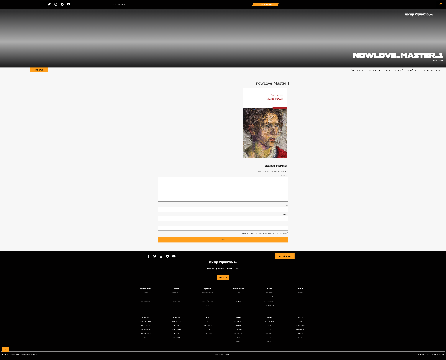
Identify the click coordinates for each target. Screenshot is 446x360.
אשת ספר (269, 329)
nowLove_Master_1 (398, 55)
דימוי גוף (300, 338)
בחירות (207, 297)
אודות (300, 289)
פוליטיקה (411, 70)
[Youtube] (68, 4)
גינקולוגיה (300, 334)
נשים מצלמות (269, 321)
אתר (286, 224)
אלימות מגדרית (425, 70)
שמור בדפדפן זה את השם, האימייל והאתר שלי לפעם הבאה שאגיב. (263, 233)
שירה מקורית (238, 334)
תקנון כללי (228, 354)
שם (286, 205)
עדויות (238, 293)
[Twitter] (49, 4)
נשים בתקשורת (176, 329)
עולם (351, 70)
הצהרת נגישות (219, 354)
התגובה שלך (283, 176)
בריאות (376, 70)
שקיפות (300, 293)
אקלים (146, 293)
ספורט (368, 70)
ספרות (238, 338)
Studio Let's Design (28, 354)
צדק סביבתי (145, 297)
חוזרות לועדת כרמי (146, 334)
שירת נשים (238, 329)
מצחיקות (176, 334)
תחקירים (238, 301)
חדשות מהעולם (269, 305)
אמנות (269, 325)
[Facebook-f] (43, 4)
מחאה (207, 305)
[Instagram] (56, 4)
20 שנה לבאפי (145, 329)
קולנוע (238, 342)
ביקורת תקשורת (269, 301)
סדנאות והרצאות (300, 297)
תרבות (359, 70)
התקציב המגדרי (177, 293)
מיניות (300, 321)
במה (269, 338)
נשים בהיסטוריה (146, 321)
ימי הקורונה (269, 293)
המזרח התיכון (207, 325)
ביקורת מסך (269, 334)
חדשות (438, 70)
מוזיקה (238, 325)
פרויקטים (176, 317)
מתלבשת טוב (145, 301)
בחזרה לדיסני (145, 325)
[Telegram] (62, 4)
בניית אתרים (6, 354)
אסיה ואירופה (207, 334)
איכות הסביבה (389, 70)
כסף (176, 297)
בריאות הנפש (300, 329)
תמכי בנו (39, 70)
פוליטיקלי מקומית (207, 301)
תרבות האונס (238, 297)
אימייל (285, 215)
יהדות (145, 338)
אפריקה (207, 329)
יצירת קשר (223, 277)
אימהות (176, 325)
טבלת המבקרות (238, 321)
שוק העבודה (176, 301)
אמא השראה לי (177, 321)
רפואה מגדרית (300, 325)
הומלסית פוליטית (207, 293)
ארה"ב (207, 321)
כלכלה (401, 70)
